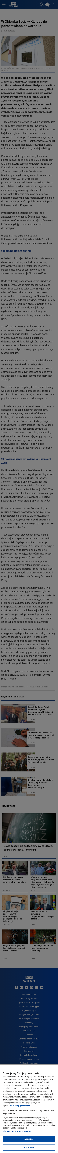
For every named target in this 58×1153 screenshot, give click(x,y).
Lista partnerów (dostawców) (17, 1131)
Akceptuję (29, 1139)
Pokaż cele (29, 1147)
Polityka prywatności (20, 1105)
